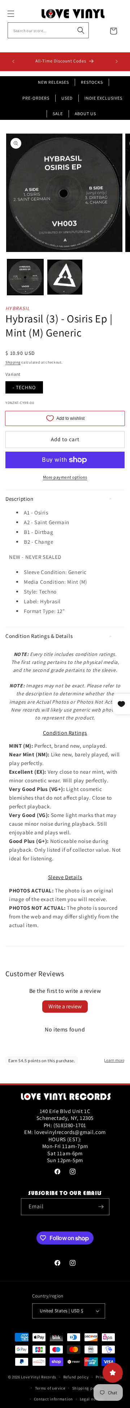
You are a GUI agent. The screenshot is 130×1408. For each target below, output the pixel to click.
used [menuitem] (67, 98)
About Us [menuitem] (85, 113)
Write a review (65, 1006)
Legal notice (91, 1399)
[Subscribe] (101, 1206)
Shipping (13, 362)
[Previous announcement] (13, 61)
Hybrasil (17, 308)
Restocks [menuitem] (92, 82)
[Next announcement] (117, 61)
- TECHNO (24, 387)
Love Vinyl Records (38, 1376)
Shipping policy (87, 1388)
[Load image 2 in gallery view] (65, 277)
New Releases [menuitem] (53, 82)
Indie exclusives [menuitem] (103, 98)
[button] (19, 14)
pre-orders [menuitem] (35, 98)
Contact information (53, 1399)
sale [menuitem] (58, 113)
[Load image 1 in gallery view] (25, 277)
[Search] (80, 30)
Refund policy (76, 1376)
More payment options (65, 477)
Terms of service (50, 1388)
